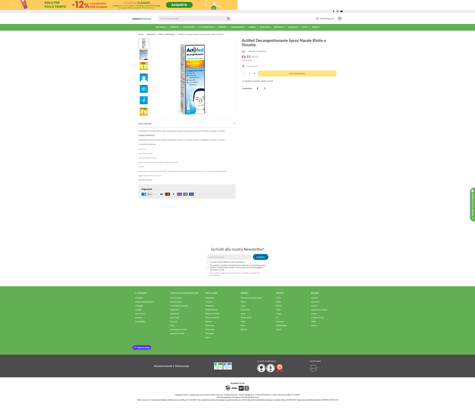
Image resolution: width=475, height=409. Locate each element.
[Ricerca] (228, 18)
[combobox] (195, 19)
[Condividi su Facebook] (258, 88)
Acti (243, 51)
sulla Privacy (240, 262)
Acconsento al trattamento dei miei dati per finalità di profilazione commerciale (235, 274)
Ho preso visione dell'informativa (227, 262)
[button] (472, 204)
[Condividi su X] (265, 88)
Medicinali (151, 34)
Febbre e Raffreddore (166, 34)
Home (141, 34)
